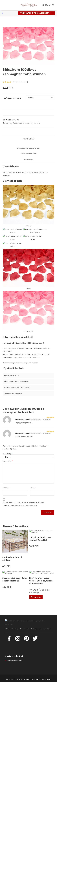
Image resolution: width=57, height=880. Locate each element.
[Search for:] (52, 5)
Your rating (7, 454)
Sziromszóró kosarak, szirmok (26, 123)
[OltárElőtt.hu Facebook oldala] (9, 640)
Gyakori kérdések (28, 154)
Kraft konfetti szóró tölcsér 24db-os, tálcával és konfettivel (41, 581)
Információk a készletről (28, 148)
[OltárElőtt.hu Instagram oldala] (17, 640)
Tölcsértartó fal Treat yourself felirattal (40, 538)
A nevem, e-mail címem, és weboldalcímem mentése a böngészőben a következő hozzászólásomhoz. (23, 503)
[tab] (28, 139)
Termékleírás (28, 139)
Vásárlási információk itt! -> (36, 13)
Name (6, 487)
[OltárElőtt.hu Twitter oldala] (35, 640)
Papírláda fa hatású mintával (12, 558)
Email (33, 487)
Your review (7, 461)
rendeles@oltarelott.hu (15, 660)
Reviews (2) (28, 159)
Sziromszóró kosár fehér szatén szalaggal (14, 579)
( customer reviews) (20, 82)
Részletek (36, 597)
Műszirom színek (12, 98)
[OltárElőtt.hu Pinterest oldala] (26, 640)
